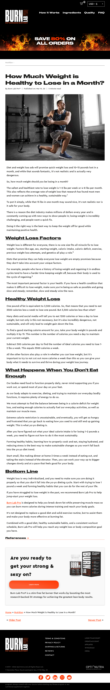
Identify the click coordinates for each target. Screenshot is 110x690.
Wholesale (89, 648)
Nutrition (9, 63)
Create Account (92, 641)
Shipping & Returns (55, 647)
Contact (49, 655)
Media (87, 651)
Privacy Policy (53, 643)
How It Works (49, 12)
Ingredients (72, 12)
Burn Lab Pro (14, 503)
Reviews (49, 651)
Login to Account (92, 638)
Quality (89, 12)
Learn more (34, 585)
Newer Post (94, 620)
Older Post (15, 620)
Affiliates (89, 644)
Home (8, 612)
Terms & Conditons (55, 638)
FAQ (101, 12)
